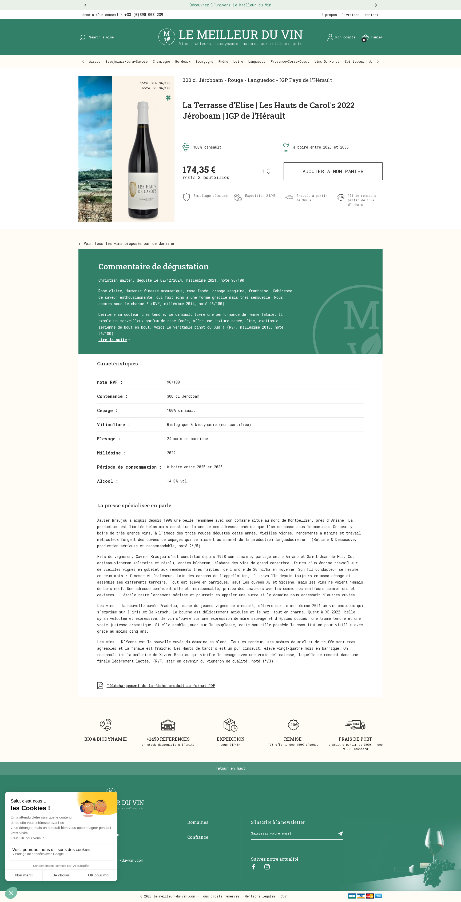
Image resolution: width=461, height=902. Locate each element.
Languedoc (256, 61)
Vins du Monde (327, 61)
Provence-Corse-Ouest (290, 61)
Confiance (197, 837)
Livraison (350, 15)
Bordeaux (182, 61)
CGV (284, 896)
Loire (238, 61)
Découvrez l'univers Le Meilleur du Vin (230, 4)
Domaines (197, 822)
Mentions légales (260, 896)
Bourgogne (204, 61)
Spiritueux (354, 61)
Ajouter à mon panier (333, 171)
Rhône (223, 61)
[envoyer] (340, 833)
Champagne (161, 61)
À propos (329, 15)
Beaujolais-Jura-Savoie (127, 61)
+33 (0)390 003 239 (143, 14)
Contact (372, 15)
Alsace (94, 61)
